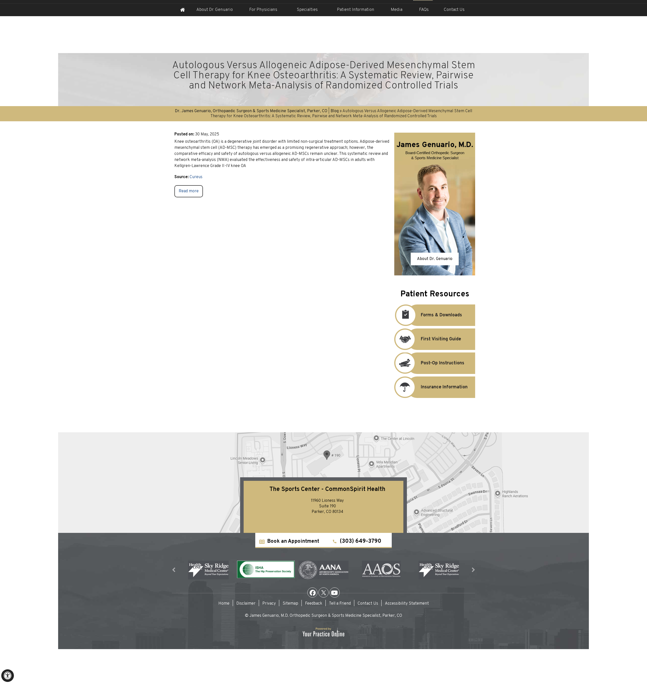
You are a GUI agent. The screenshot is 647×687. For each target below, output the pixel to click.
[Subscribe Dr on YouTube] (334, 592)
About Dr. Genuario (214, 10)
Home (182, 10)
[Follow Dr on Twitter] (323, 592)
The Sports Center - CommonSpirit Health (327, 489)
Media (396, 10)
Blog (335, 111)
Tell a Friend (340, 603)
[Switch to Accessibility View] (7, 675)
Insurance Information (444, 387)
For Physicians (263, 10)
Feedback (313, 603)
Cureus (196, 177)
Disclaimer (246, 603)
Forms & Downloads (441, 315)
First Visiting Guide (441, 339)
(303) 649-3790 (360, 541)
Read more (189, 191)
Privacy (269, 603)
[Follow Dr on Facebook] (312, 592)
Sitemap (290, 603)
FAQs (424, 10)
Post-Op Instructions (442, 363)
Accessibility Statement (407, 603)
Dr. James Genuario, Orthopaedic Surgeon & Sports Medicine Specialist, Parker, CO (251, 111)
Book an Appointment (293, 541)
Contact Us (454, 10)
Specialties (307, 10)
